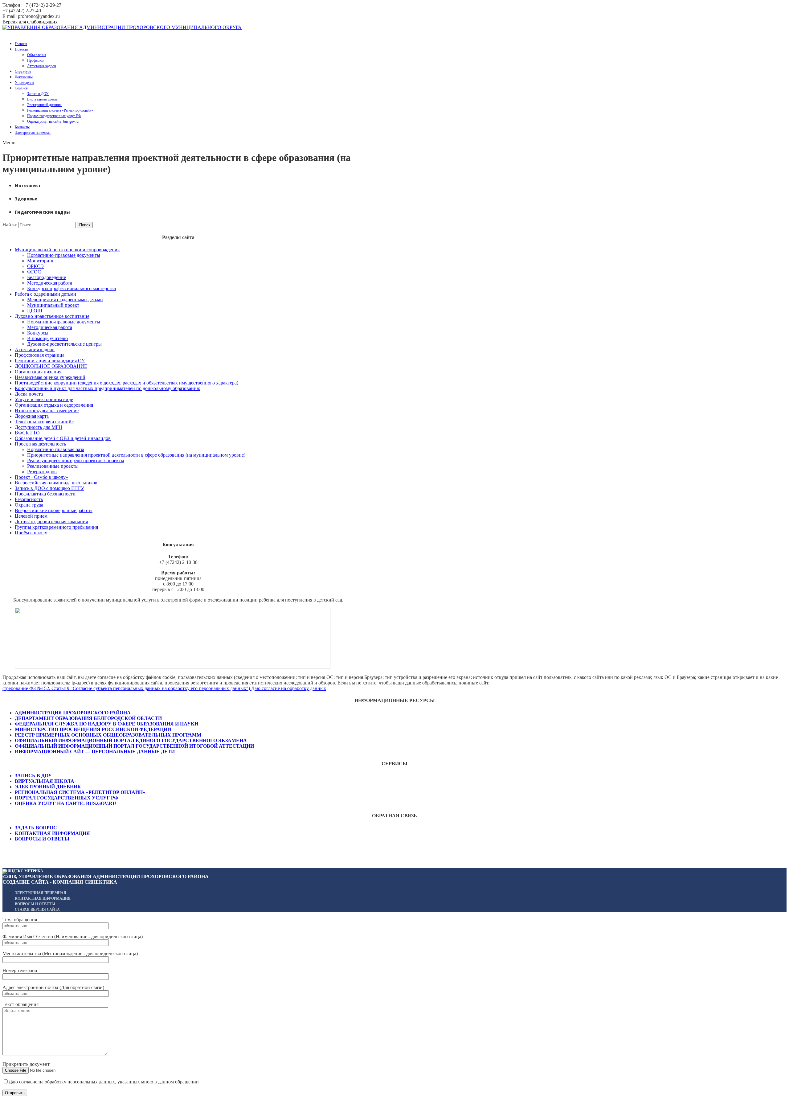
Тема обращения (19, 919)
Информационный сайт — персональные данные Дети (95, 751)
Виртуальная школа (42, 99)
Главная (21, 44)
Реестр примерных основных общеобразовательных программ (108, 734)
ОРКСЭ (35, 266)
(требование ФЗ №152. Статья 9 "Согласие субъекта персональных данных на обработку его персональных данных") (126, 688)
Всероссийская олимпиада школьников (56, 482)
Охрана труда (29, 504)
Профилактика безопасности (45, 493)
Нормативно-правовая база (55, 449)
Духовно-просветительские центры (64, 344)
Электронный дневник (44, 105)
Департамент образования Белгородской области (88, 718)
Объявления (36, 55)
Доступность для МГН (38, 427)
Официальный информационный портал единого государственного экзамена (131, 740)
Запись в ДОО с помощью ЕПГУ (49, 488)
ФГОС (34, 271)
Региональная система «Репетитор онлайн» (60, 110)
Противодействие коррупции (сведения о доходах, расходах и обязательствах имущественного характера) (126, 382)
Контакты (22, 127)
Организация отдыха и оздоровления (54, 405)
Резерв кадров (42, 471)
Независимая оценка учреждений (50, 377)
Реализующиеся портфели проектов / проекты (75, 460)
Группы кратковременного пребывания (56, 527)
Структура (23, 71)
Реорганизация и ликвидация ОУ (50, 360)
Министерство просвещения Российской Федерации (93, 729)
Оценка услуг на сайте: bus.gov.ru (53, 121)
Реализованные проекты (53, 466)
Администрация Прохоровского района (73, 712)
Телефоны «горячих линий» (44, 421)
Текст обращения (20, 1004)
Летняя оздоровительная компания (51, 521)
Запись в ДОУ (38, 94)
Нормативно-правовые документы (63, 255)
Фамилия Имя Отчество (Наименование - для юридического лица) (72, 936)
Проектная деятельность (40, 443)
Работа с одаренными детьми (45, 294)
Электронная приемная (33, 132)
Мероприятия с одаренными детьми (65, 299)
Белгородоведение (46, 277)
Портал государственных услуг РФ (54, 116)
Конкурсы (37, 332)
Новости (21, 49)
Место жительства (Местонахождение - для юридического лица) (70, 953)
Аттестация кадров (41, 66)
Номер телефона (19, 970)
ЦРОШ (34, 310)
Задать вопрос (36, 827)
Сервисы (21, 88)
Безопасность (29, 499)
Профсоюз (35, 60)
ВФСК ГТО (27, 432)
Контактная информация (52, 833)
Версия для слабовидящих (30, 21)
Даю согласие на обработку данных (288, 688)
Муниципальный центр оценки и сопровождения (67, 249)
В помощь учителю (47, 338)
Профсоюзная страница (39, 355)
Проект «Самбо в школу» (41, 477)
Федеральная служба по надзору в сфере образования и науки (106, 723)
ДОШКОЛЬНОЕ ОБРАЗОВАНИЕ (51, 366)
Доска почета (29, 393)
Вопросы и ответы (42, 838)
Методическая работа (49, 283)
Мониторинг (40, 260)
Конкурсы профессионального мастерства (71, 288)
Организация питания (38, 371)
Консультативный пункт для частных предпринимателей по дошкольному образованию (107, 388)
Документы (24, 77)
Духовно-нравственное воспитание (52, 316)
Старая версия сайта (37, 909)
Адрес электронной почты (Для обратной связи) (53, 987)
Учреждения (24, 82)
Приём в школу (31, 532)
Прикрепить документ (26, 1064)
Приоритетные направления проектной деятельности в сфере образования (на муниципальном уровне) (136, 455)
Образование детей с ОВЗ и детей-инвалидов (63, 438)
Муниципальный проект (53, 305)
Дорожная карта (32, 416)
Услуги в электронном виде (44, 399)
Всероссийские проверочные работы (53, 510)
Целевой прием (31, 516)
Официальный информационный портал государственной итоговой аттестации (134, 746)
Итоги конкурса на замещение (47, 410)
